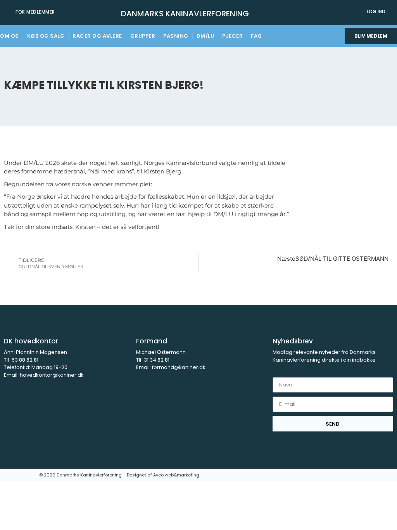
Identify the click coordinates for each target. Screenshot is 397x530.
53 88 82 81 (24, 360)
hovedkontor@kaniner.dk (52, 375)
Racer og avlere (97, 36)
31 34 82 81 (156, 360)
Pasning (175, 36)
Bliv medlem (370, 36)
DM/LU (205, 36)
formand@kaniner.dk (178, 367)
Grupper (142, 36)
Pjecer (232, 36)
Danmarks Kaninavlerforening (185, 13)
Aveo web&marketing (176, 475)
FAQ (256, 36)
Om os (9, 36)
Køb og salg (46, 36)
